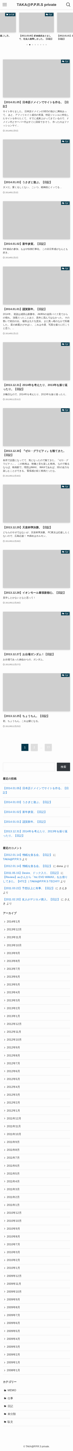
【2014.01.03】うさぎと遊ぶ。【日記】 (27, 802)
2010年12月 (14, 1212)
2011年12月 (14, 1118)
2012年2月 (13, 1102)
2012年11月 (14, 1031)
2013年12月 (14, 929)
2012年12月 (14, 1024)
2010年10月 (14, 1220)
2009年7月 (13, 1315)
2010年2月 (13, 1260)
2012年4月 (13, 1086)
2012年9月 (13, 1047)
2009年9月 (13, 1299)
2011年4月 (13, 1181)
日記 (10, 1406)
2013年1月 (13, 1016)
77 (48, 747)
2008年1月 (13, 1370)
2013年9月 (13, 953)
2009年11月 (14, 1283)
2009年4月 (13, 1338)
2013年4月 (13, 992)
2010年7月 (13, 1244)
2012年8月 (13, 1055)
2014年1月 (13, 921)
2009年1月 (13, 1362)
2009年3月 (13, 1346)
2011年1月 (13, 1205)
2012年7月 (13, 1063)
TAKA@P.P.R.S (12, 859)
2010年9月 (13, 1228)
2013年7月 (13, 968)
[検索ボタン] (68, 4)
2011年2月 (13, 1197)
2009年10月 (14, 1291)
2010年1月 (13, 1267)
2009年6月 (13, 1323)
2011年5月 (13, 1173)
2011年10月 (14, 1134)
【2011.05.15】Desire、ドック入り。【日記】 (31, 873)
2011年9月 (13, 1142)
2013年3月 (13, 1000)
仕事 (10, 1398)
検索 (63, 766)
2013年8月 (13, 961)
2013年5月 (13, 984)
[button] (27, 44)
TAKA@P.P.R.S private (36, 5)
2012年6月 (13, 1071)
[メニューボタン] (4, 4)
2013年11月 (14, 937)
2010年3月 (13, 1252)
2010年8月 (13, 1236)
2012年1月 (13, 1110)
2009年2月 (13, 1354)
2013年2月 (13, 1008)
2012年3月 (13, 1094)
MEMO (12, 1390)
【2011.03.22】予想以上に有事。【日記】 (29, 888)
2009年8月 (13, 1307)
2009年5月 (13, 1331)
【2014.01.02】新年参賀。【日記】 (25, 812)
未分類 (12, 1414)
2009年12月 (14, 1276)
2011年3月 (13, 1189)
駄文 (10, 1421)
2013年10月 (14, 945)
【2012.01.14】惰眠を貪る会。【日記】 (27, 854)
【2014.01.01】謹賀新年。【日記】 (25, 821)
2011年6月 (13, 1165)
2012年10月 (14, 1039)
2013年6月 (13, 976)
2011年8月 (13, 1149)
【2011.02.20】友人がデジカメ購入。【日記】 (31, 899)
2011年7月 (13, 1157)
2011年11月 (14, 1126)
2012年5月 (13, 1079)
